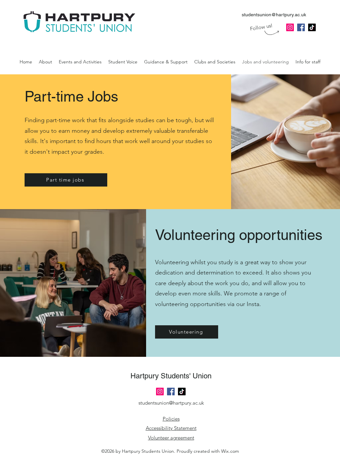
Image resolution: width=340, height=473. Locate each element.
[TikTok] (182, 391)
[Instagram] (160, 391)
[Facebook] (171, 391)
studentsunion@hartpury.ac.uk (274, 14)
